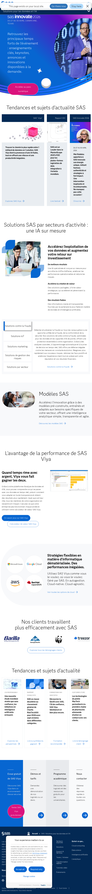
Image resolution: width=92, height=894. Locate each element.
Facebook (3, 881)
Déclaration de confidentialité (26, 888)
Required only (36, 869)
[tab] (18, 325)
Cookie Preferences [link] (8, 888)
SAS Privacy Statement (39, 853)
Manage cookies (29, 876)
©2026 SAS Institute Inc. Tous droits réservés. (17, 890)
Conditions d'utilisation (47, 888)
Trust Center (63, 888)
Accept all (20, 869)
